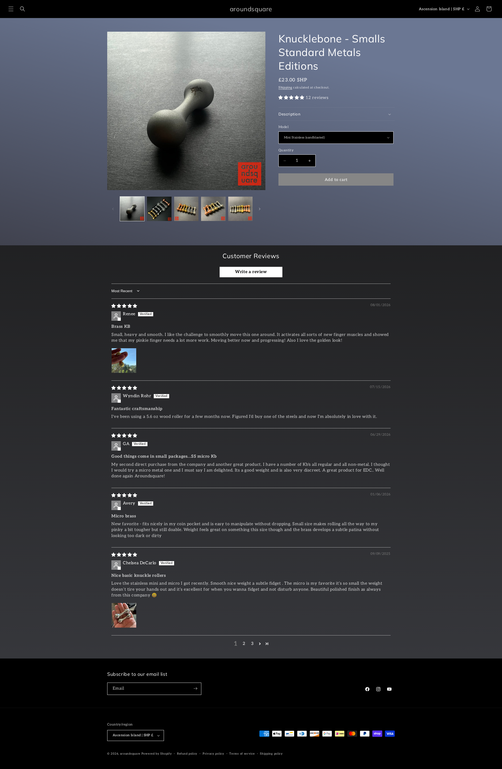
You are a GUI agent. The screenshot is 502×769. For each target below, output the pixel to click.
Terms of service (242, 753)
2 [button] (244, 643)
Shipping (285, 88)
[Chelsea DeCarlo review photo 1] (123, 615)
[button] (11, 9)
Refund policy (187, 753)
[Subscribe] (195, 688)
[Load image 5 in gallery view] (240, 209)
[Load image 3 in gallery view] (186, 209)
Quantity (286, 150)
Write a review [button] (251, 271)
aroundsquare (130, 753)
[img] (124, 306)
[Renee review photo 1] (123, 360)
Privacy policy (213, 753)
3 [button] (252, 643)
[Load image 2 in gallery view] (159, 209)
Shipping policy (271, 753)
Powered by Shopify (156, 753)
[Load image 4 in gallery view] (213, 209)
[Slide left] (113, 209)
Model (283, 127)
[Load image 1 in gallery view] (132, 209)
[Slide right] (259, 209)
